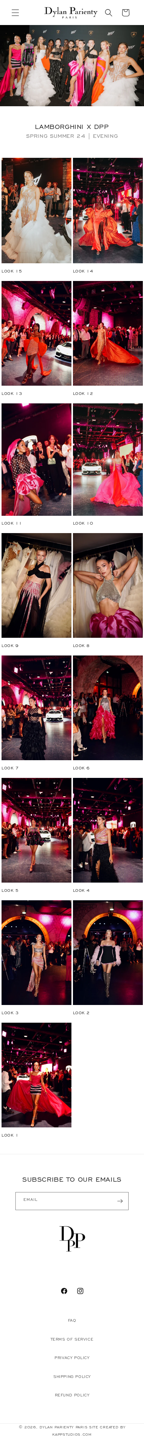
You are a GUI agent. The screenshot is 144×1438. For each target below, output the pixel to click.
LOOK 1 (10, 1135)
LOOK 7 (10, 768)
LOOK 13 (12, 393)
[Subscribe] (119, 1201)
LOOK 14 (83, 271)
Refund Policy (72, 1395)
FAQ (72, 1320)
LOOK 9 (10, 645)
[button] (15, 12)
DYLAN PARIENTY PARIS (64, 1427)
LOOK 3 (10, 1012)
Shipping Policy (72, 1376)
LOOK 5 (10, 890)
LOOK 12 (83, 393)
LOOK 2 (81, 1012)
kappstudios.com (72, 1434)
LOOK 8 (81, 645)
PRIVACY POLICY (72, 1357)
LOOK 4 (81, 890)
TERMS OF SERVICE (72, 1339)
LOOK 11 (12, 523)
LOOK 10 (83, 523)
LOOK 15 (12, 271)
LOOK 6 (81, 768)
